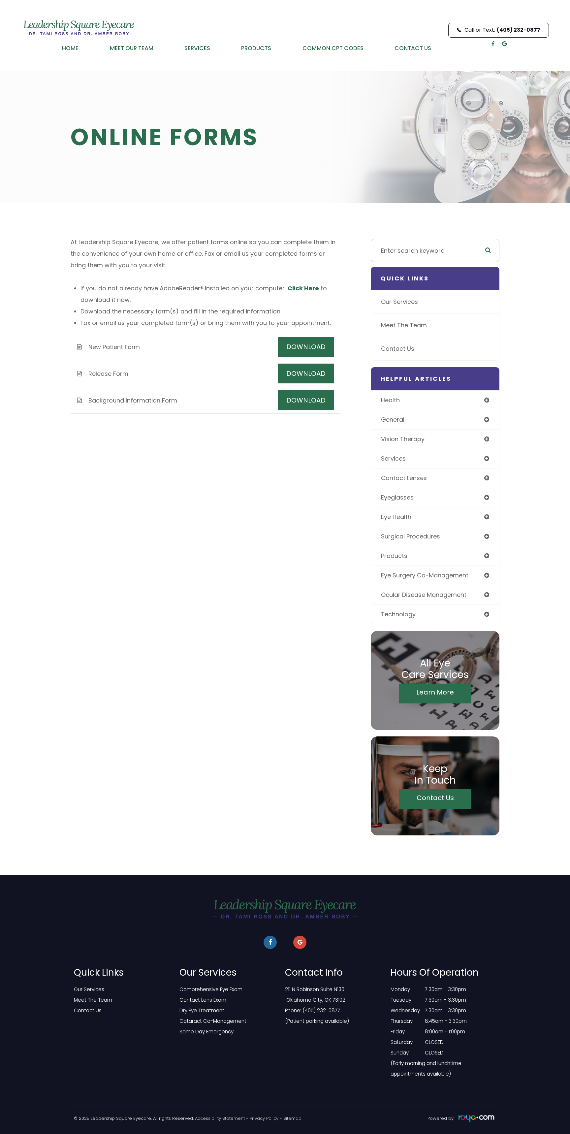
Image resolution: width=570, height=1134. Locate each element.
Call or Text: (502, 30)
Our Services (399, 302)
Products (256, 48)
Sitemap (292, 1118)
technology (398, 614)
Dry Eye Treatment (201, 1010)
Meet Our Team (131, 48)
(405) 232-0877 (321, 1010)
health (390, 400)
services (393, 458)
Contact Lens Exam (202, 999)
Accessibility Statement (220, 1118)
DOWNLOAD (306, 346)
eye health (396, 517)
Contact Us (413, 48)
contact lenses (404, 478)
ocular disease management (423, 595)
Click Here (303, 288)
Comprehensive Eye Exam (210, 989)
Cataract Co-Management (212, 1021)
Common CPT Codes (333, 48)
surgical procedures (410, 536)
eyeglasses (397, 497)
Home (70, 48)
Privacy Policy (264, 1118)
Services (197, 48)
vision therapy (403, 439)
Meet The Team (404, 325)
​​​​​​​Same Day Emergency (206, 1031)
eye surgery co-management (424, 575)
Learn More (435, 692)
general (392, 419)
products (394, 556)
